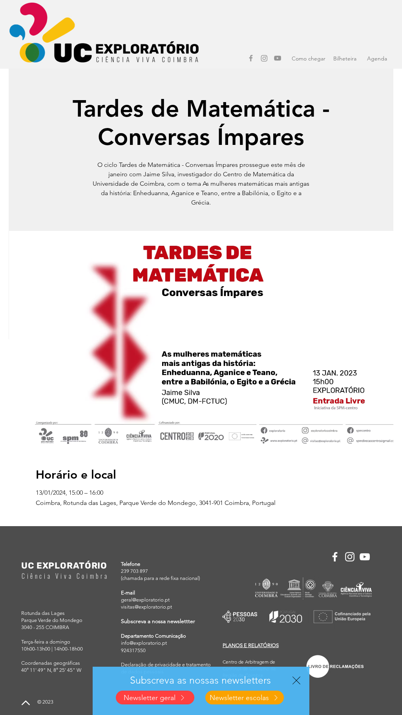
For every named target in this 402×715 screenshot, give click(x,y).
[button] (296, 680)
